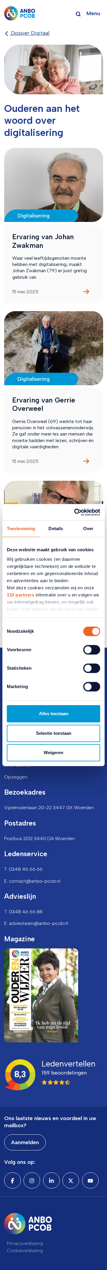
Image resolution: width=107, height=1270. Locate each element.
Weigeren (53, 752)
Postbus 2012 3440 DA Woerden (39, 838)
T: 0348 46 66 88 (23, 911)
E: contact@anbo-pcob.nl (32, 881)
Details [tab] (55, 528)
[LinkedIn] (51, 1180)
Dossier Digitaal (30, 33)
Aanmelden (25, 1142)
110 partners (20, 594)
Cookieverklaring (25, 1250)
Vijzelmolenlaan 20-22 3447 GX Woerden (49, 807)
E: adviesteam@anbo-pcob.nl (36, 923)
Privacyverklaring (25, 1243)
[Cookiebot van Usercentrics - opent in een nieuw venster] (75, 512)
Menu (93, 13)
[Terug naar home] (19, 13)
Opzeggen (15, 777)
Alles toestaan (53, 713)
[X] (70, 1180)
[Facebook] (12, 1180)
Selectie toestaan (53, 733)
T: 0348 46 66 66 (23, 869)
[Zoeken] (78, 13)
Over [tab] (88, 528)
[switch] (91, 649)
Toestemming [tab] (21, 528)
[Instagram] (31, 1180)
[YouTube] (90, 1180)
